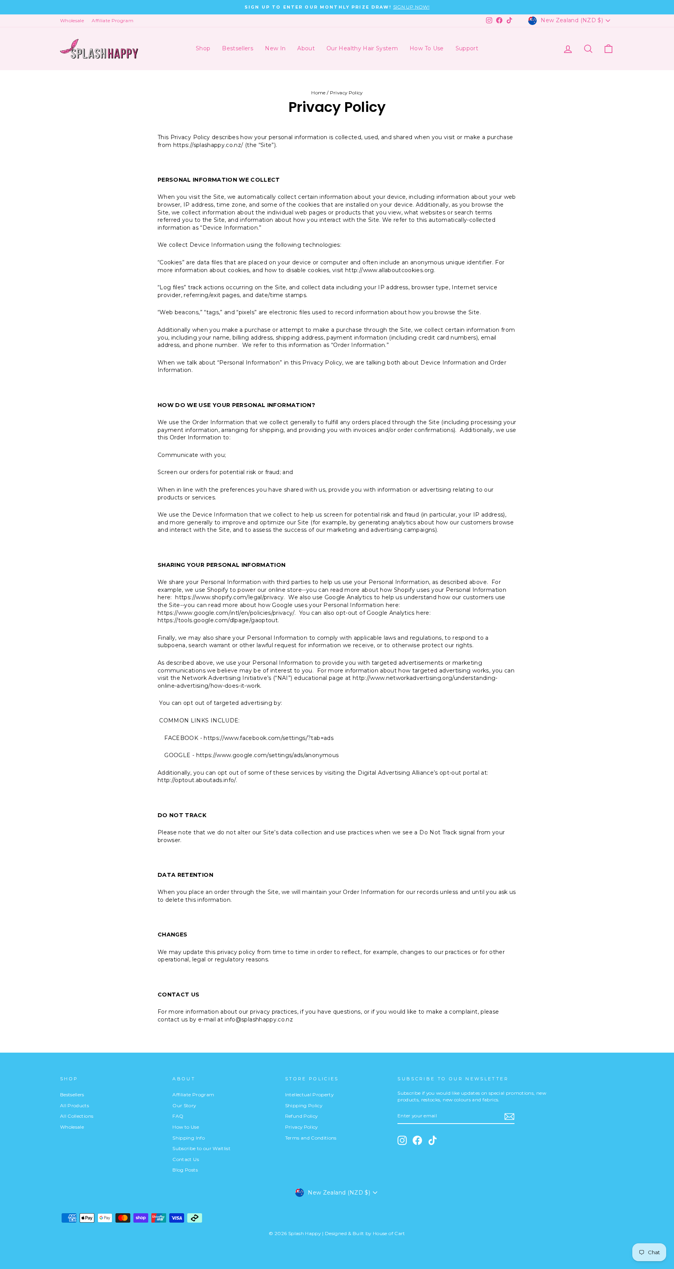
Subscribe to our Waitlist (201, 1148)
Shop (203, 48)
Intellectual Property (309, 1094)
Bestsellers (237, 48)
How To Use (427, 48)
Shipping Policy (303, 1105)
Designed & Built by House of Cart (365, 1233)
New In (275, 48)
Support (467, 48)
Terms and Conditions (311, 1138)
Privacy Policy (301, 1127)
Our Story (184, 1105)
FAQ (177, 1116)
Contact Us (185, 1159)
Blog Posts (185, 1170)
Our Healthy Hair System (362, 48)
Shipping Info (188, 1138)
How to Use (185, 1127)
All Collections (76, 1116)
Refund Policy (301, 1116)
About (306, 48)
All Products (74, 1105)
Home (318, 93)
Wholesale (72, 20)
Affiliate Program (112, 20)
